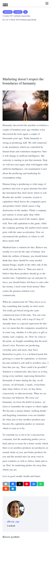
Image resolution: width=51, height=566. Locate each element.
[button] (47, 3)
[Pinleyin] (26, 484)
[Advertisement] (25, 48)
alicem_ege (13, 521)
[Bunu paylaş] (13, 484)
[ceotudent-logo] (5, 3)
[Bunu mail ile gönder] (6, 484)
